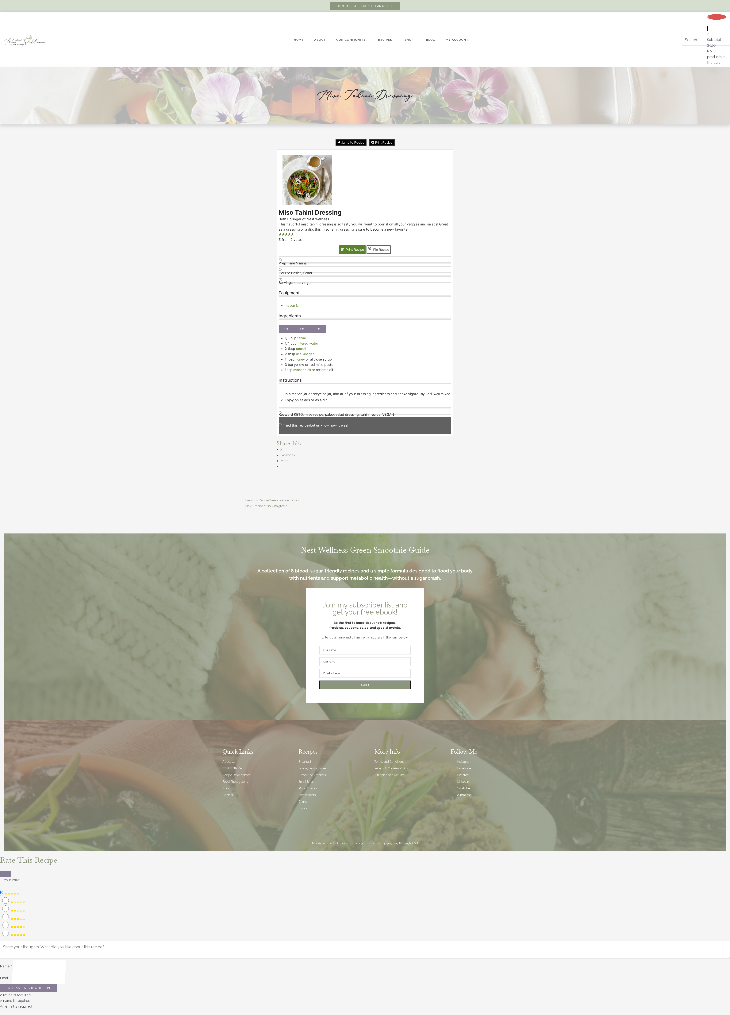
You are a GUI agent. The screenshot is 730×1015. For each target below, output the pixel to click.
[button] (280, 234)
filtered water (308, 343)
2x (302, 329)
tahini (301, 338)
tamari (301, 349)
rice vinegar (305, 354)
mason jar (292, 305)
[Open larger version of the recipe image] (307, 180)
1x (286, 329)
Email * (5, 978)
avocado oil (302, 370)
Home (299, 39)
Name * (6, 966)
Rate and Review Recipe (28, 988)
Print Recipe (383, 142)
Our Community (351, 39)
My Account (457, 39)
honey (300, 359)
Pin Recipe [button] (380, 250)
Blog (430, 39)
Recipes (385, 39)
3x (318, 329)
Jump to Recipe (352, 142)
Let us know (319, 425)
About (320, 39)
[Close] (5, 874)
